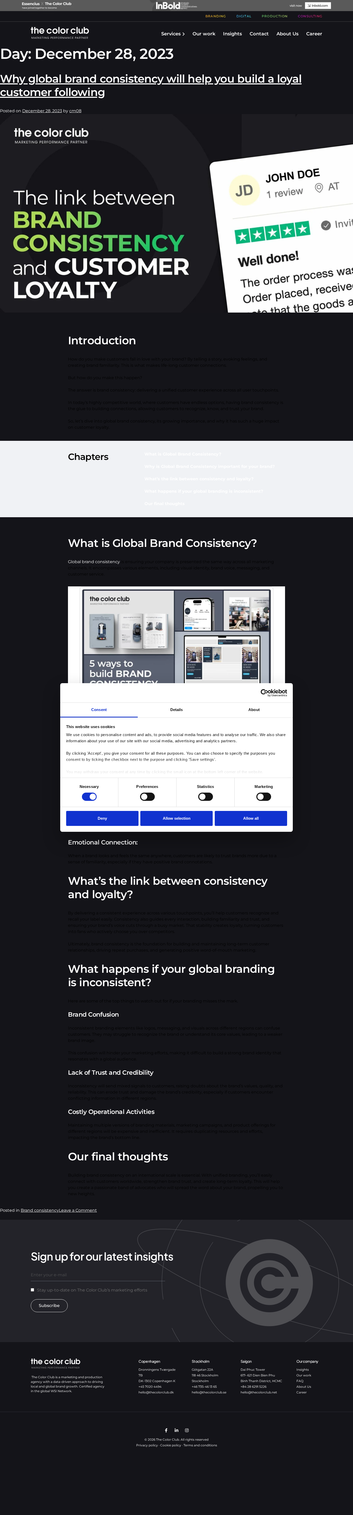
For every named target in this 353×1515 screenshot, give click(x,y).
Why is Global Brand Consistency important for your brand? (209, 466)
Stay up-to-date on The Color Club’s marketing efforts (92, 1290)
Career (314, 34)
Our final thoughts (164, 503)
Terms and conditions (200, 1445)
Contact (259, 34)
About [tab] (254, 709)
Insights (232, 34)
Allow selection (176, 818)
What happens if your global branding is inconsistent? (203, 491)
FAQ (299, 1381)
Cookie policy (170, 1445)
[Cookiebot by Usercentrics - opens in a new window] (264, 693)
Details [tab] (176, 709)
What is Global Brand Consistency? (182, 454)
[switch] (147, 797)
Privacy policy (147, 1445)
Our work (204, 34)
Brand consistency (40, 1210)
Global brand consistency (94, 561)
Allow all (251, 818)
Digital (243, 16)
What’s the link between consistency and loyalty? (199, 478)
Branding (215, 16)
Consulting (310, 16)
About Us (287, 34)
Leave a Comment (78, 1210)
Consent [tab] (99, 709)
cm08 (75, 110)
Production (275, 16)
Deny (102, 818)
